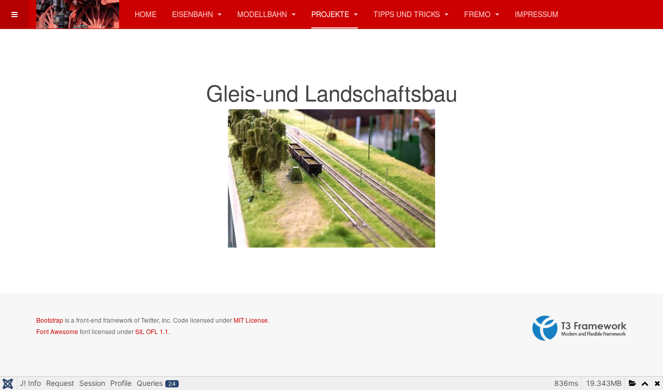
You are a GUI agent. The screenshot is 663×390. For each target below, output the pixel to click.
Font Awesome (57, 331)
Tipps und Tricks (407, 14)
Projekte (331, 14)
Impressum (536, 14)
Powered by (579, 328)
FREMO (478, 14)
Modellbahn (263, 14)
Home (145, 14)
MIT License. (251, 319)
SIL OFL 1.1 (151, 331)
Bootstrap (49, 319)
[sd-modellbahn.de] (77, 14)
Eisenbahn (193, 14)
